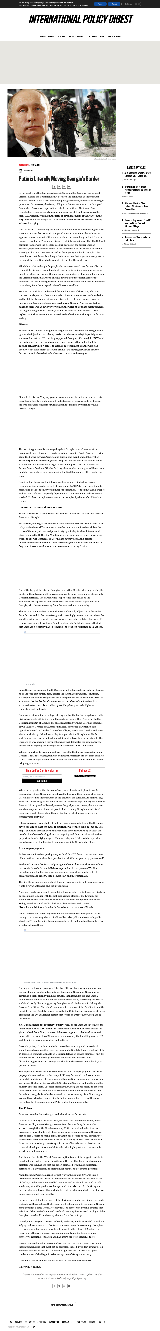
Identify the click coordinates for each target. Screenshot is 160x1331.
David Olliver (30, 171)
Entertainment (76, 37)
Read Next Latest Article (62, 1305)
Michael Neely (129, 180)
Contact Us (30, 1322)
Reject (114, 4)
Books (103, 37)
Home (10, 1322)
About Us (18, 1322)
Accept (100, 4)
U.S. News (62, 37)
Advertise (42, 1322)
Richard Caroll (130, 244)
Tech (87, 37)
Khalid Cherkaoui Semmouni (136, 213)
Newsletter (54, 1322)
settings (85, 5)
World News (24, 165)
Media (94, 37)
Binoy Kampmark (131, 230)
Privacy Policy (95, 1322)
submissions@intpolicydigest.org (68, 1278)
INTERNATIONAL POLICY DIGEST (80, 20)
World (43, 37)
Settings (128, 4)
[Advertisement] (80, 62)
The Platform (114, 37)
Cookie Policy (80, 1322)
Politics (52, 37)
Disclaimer (67, 1322)
